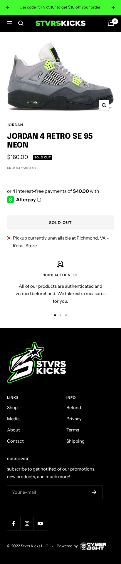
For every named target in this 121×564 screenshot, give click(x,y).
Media (13, 418)
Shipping (75, 441)
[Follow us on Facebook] (13, 523)
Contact (15, 441)
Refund (73, 407)
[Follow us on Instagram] (26, 523)
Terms (72, 430)
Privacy (74, 418)
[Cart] (111, 23)
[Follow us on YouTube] (40, 523)
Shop (12, 407)
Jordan (15, 125)
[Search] (20, 23)
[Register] (94, 492)
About (13, 430)
